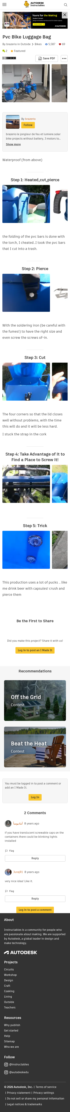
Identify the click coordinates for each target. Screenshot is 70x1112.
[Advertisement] (35, 20)
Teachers (9, 1007)
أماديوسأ (18, 823)
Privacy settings (43, 1093)
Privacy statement (18, 1093)
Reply (35, 858)
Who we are (11, 1047)
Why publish (12, 1025)
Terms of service (46, 1087)
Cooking (9, 991)
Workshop (10, 975)
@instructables (19, 1064)
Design (8, 980)
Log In (35, 797)
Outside (26, 44)
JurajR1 (18, 872)
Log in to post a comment (35, 910)
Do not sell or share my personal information (35, 1098)
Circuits (9, 969)
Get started (11, 1030)
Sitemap (9, 1041)
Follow (28, 125)
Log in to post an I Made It (35, 650)
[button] (4, 4)
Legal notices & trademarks (24, 1104)
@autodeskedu (19, 1072)
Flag (11, 850)
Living (8, 997)
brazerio (11, 44)
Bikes (38, 44)
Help (7, 1036)
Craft (7, 986)
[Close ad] (65, 15)
